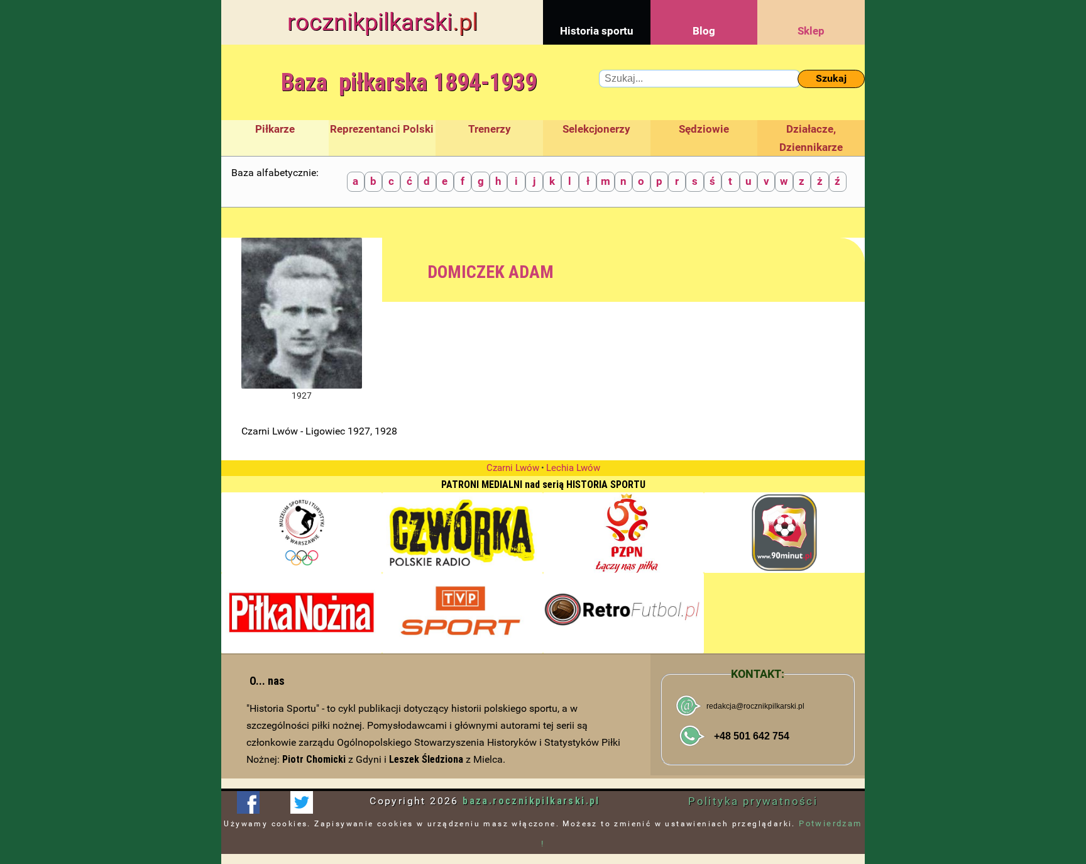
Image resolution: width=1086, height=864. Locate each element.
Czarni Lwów (512, 468)
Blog (704, 31)
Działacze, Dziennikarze (811, 138)
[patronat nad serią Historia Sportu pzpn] (623, 532)
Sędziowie (704, 129)
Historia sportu (597, 31)
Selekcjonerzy (596, 129)
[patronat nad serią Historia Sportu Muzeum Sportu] (301, 532)
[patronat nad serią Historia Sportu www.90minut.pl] (784, 532)
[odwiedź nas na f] (248, 802)
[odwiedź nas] (301, 802)
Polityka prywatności (753, 801)
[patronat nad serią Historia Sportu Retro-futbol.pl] (623, 613)
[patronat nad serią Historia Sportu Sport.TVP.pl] (462, 613)
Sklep (811, 31)
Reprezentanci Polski (382, 129)
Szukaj (831, 78)
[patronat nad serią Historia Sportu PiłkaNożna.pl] (301, 613)
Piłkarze (275, 129)
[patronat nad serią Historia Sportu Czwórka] (462, 532)
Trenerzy (489, 129)
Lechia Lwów (573, 468)
